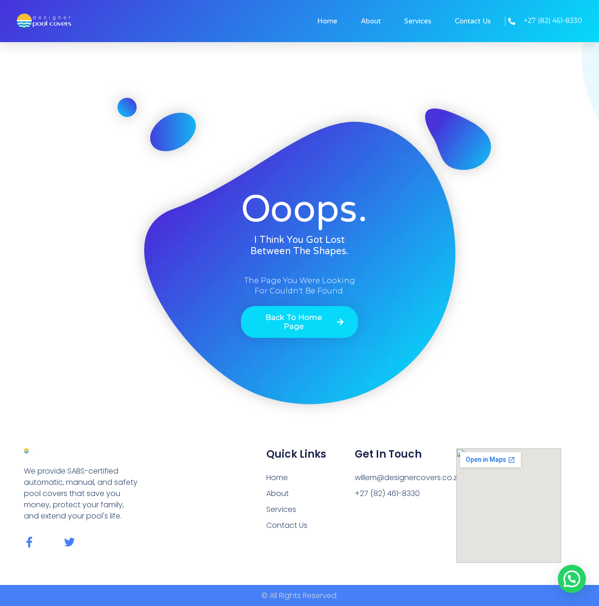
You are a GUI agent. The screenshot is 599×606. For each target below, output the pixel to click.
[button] (572, 579)
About (371, 21)
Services (417, 21)
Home (327, 21)
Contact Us (473, 21)
